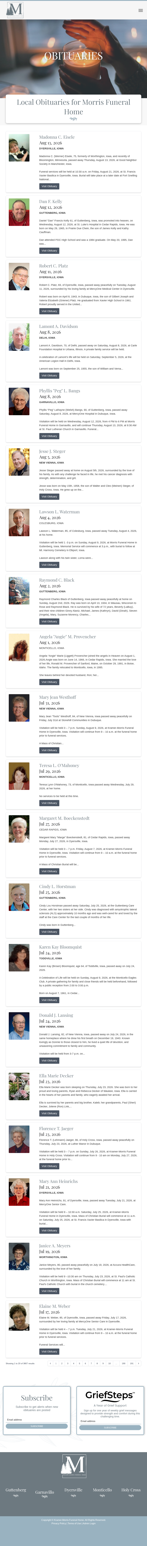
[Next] (138, 1363)
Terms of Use (74, 1523)
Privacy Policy (59, 1523)
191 (132, 1363)
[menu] (140, 10)
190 (123, 1363)
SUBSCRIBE (37, 1426)
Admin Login (89, 1523)
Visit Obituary (49, 186)
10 (109, 1363)
